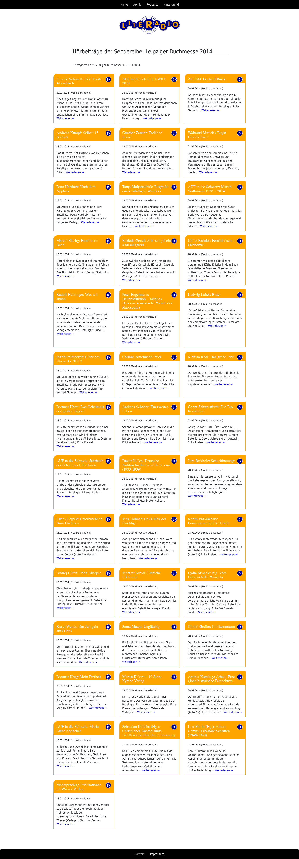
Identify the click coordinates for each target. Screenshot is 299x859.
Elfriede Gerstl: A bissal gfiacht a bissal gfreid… (146, 242)
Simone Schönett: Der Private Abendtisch (79, 81)
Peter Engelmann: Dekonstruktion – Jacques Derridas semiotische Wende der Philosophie (147, 301)
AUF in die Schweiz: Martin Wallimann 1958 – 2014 (210, 188)
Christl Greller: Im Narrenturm (211, 626)
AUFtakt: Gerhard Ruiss (206, 78)
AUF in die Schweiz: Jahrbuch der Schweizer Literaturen (79, 462)
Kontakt (139, 854)
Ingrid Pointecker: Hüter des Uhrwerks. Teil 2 (78, 359)
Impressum (157, 854)
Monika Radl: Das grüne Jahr (210, 356)
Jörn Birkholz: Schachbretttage (211, 460)
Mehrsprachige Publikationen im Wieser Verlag (78, 786)
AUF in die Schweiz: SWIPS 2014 (144, 81)
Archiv (137, 4)
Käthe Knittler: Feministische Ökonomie (210, 242)
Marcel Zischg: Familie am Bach (77, 242)
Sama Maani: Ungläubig (141, 626)
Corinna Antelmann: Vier (141, 356)
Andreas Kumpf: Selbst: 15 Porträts (77, 134)
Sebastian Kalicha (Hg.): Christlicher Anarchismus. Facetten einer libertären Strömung (148, 730)
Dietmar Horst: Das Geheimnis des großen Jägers (80, 408)
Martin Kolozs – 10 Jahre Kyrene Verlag (141, 678)
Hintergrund (171, 4)
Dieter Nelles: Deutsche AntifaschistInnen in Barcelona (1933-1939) (146, 464)
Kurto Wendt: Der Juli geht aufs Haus (77, 628)
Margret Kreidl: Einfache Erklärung (141, 574)
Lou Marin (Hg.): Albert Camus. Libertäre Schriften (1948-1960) (209, 730)
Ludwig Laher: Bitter (204, 294)
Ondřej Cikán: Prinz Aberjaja (78, 572)
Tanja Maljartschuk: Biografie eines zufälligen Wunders (145, 188)
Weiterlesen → (65, 118)
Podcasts (152, 4)
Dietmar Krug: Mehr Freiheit (78, 676)
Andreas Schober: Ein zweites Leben (145, 408)
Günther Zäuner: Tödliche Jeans (142, 134)
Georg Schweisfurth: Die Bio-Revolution (211, 408)
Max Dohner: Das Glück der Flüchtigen (144, 521)
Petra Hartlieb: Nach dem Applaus (75, 188)
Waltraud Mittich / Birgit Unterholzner (207, 134)
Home (124, 4)
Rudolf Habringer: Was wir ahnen (77, 296)
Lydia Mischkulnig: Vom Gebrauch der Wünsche (207, 574)
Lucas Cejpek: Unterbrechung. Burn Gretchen (79, 521)
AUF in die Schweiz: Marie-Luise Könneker (78, 728)
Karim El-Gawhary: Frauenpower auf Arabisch (208, 521)
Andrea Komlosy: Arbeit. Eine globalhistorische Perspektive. (211, 678)
